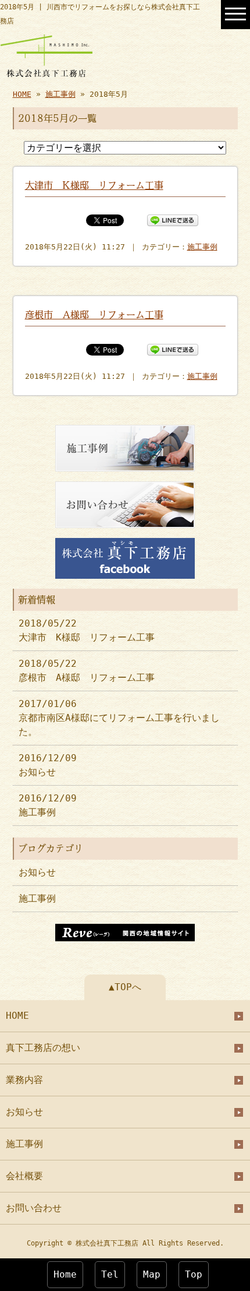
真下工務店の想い (43, 1047)
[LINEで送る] (172, 219)
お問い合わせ (34, 1207)
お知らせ (37, 872)
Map (151, 1274)
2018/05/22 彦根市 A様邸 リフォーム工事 (87, 670)
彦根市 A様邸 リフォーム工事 (94, 314)
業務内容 (24, 1079)
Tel (110, 1274)
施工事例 (60, 94)
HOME (22, 94)
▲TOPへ (125, 987)
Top (193, 1274)
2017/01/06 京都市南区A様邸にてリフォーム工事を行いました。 (119, 717)
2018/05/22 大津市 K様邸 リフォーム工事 (87, 630)
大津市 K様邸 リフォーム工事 (94, 185)
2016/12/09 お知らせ (48, 765)
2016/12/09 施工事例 (48, 805)
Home (65, 1274)
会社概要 (24, 1175)
